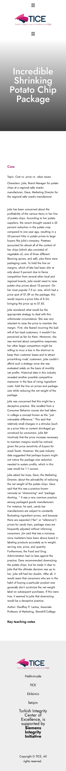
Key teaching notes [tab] (21, 621)
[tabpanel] (33, 394)
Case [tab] (11, 166)
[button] (33, 5)
